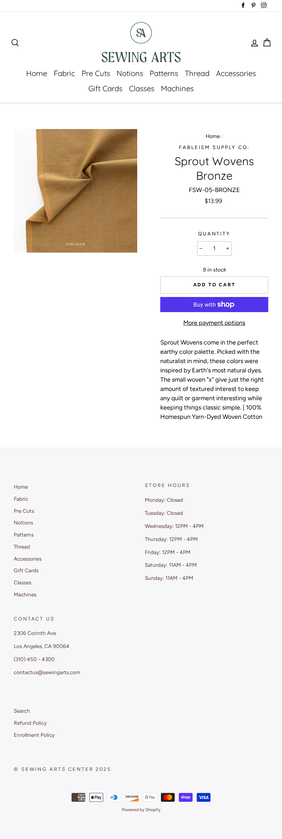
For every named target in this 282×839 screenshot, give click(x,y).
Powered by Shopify (141, 809)
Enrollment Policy (34, 735)
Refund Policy (30, 723)
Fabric (64, 73)
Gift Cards (105, 88)
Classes (141, 88)
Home (36, 73)
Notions (130, 73)
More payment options (214, 323)
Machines (177, 88)
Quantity (214, 234)
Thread (197, 73)
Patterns (164, 73)
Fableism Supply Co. (214, 147)
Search (22, 711)
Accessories (236, 73)
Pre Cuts (96, 73)
